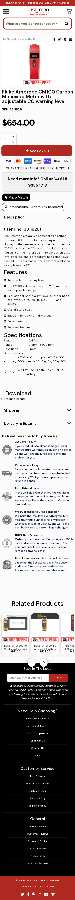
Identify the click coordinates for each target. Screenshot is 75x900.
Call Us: (37, 467)
